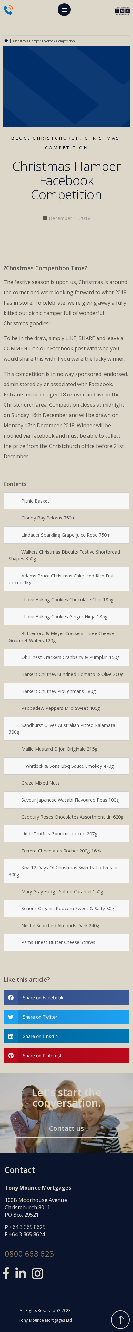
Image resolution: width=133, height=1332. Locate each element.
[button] (64, 9)
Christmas (102, 138)
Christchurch (56, 138)
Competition (66, 148)
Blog (19, 138)
